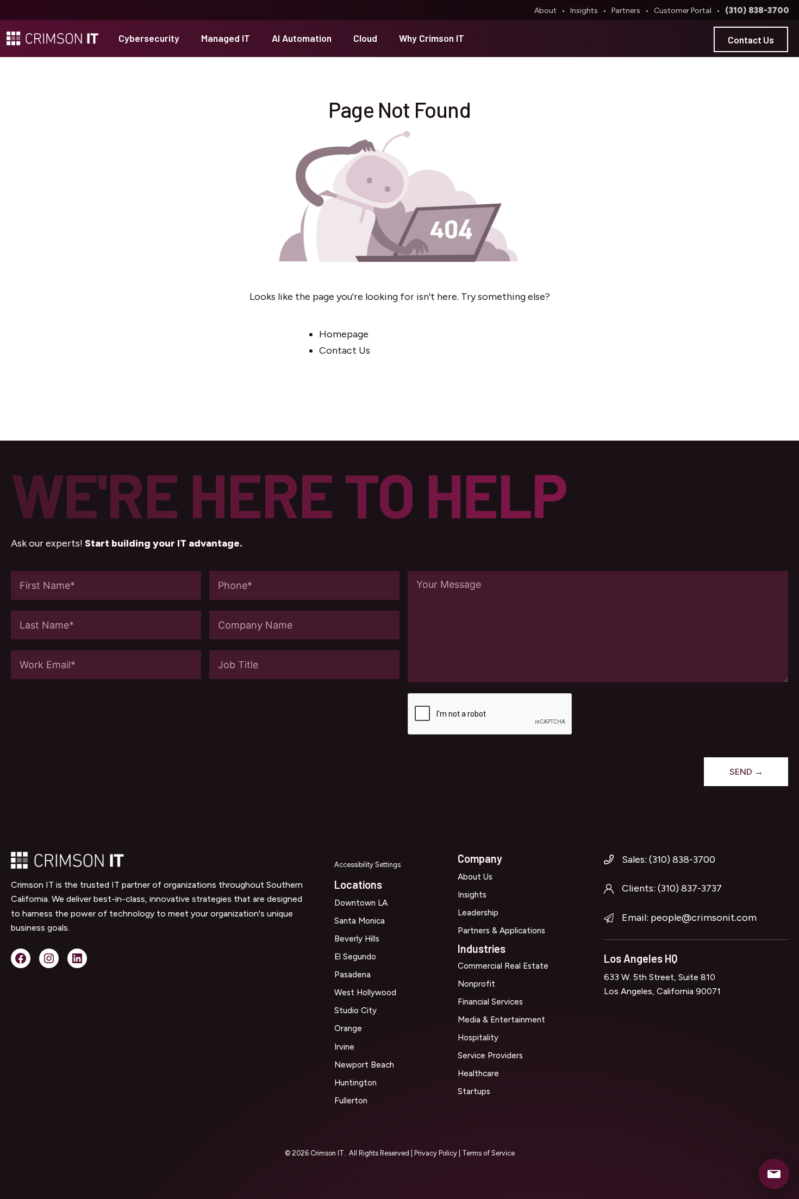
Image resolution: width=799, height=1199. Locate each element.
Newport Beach (364, 1065)
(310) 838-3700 (757, 10)
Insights (584, 10)
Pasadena (352, 975)
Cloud (365, 38)
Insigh (468, 895)
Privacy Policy (436, 1153)
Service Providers (490, 1055)
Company (480, 858)
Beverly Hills (356, 939)
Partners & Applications (501, 931)
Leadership (478, 913)
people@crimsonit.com (704, 918)
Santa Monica (359, 921)
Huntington (355, 1083)
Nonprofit (476, 984)
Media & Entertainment (501, 1020)
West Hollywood (365, 992)
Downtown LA (361, 903)
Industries (481, 948)
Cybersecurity (148, 38)
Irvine (344, 1047)
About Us (475, 877)
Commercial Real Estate (503, 966)
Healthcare (478, 1073)
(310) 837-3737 (690, 888)
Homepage (344, 334)
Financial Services (490, 1002)
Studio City (355, 1010)
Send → (746, 772)
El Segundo (355, 957)
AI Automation (302, 38)
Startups (474, 1091)
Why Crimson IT (431, 38)
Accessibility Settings (367, 865)
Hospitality (478, 1038)
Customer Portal (682, 10)
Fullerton (350, 1101)
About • (551, 10)
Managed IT (225, 38)
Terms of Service (488, 1153)
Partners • (631, 10)
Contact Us (751, 39)
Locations (358, 884)
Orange (348, 1028)
